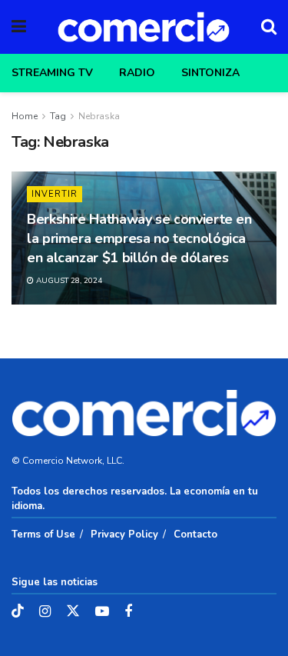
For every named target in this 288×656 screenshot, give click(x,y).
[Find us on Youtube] (102, 612)
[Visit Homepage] (144, 27)
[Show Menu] (19, 27)
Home (25, 116)
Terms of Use (43, 534)
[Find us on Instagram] (45, 612)
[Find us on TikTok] (18, 611)
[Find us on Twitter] (73, 611)
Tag (58, 116)
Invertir (54, 194)
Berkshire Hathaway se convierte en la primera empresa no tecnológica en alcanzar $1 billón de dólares (139, 238)
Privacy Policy (124, 534)
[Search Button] (268, 27)
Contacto (195, 534)
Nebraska (99, 116)
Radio (137, 72)
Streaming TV (52, 72)
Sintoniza (210, 72)
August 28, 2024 (68, 280)
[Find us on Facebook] (128, 612)
